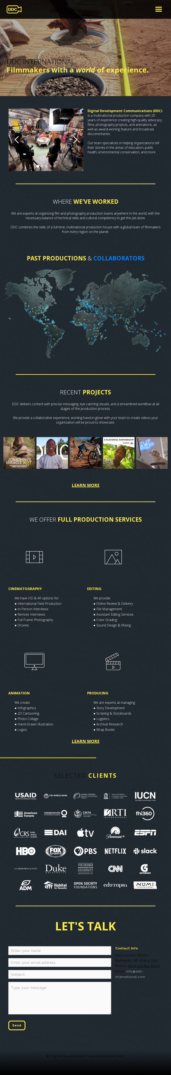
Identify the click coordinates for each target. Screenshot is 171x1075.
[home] (14, 9)
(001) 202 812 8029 (144, 966)
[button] (159, 9)
